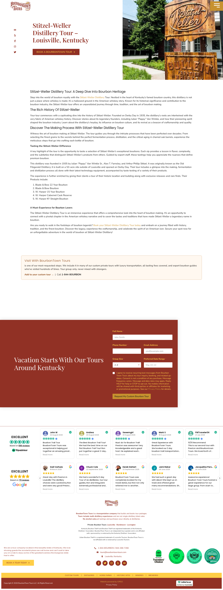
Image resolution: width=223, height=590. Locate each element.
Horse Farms (106, 575)
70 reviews (24, 480)
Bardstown (121, 525)
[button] (220, 478)
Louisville (111, 525)
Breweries (153, 575)
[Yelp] (118, 563)
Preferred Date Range (155, 359)
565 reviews (24, 445)
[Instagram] (111, 563)
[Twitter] (105, 563)
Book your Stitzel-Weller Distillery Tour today (117, 225)
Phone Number (120, 345)
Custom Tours (72, 575)
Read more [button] (48, 455)
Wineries (139, 575)
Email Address (151, 345)
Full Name (118, 331)
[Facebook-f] (98, 563)
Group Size (118, 359)
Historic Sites (123, 575)
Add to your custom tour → (39, 274)
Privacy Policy (154, 389)
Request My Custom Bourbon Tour (131, 396)
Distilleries (89, 575)
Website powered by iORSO (111, 581)
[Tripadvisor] (124, 563)
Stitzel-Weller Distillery (92, 97)
